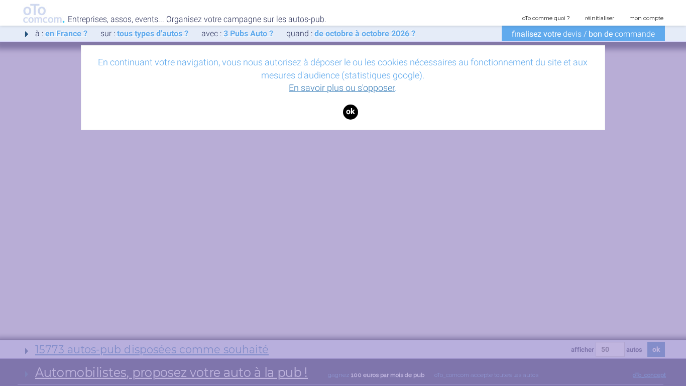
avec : (237, 33)
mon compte (646, 18)
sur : (144, 33)
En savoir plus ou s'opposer (342, 87)
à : (61, 33)
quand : (350, 33)
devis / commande (583, 34)
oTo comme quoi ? (546, 18)
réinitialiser (599, 18)
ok (350, 111)
